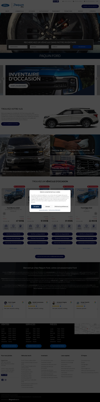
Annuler (47, 206)
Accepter (36, 206)
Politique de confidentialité (54, 210)
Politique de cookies (43, 210)
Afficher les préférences (61, 206)
